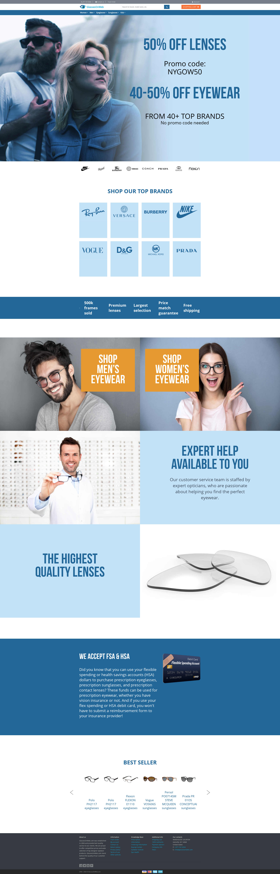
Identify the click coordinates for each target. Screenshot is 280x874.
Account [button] (196, 2)
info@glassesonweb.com (184, 850)
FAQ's (154, 850)
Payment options (158, 845)
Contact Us (114, 845)
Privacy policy (115, 850)
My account (114, 842)
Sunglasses (112, 12)
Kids (122, 12)
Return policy (115, 847)
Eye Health (135, 852)
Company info (157, 847)
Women (83, 12)
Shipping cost (157, 840)
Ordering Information (139, 845)
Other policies (115, 855)
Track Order (112, 2)
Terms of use (115, 852)
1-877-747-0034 (180, 847)
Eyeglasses (100, 12)
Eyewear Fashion (137, 850)
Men (91, 12)
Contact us (100, 2)
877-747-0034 (87, 2)
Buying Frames (136, 847)
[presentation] (71, 792)
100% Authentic (158, 842)
